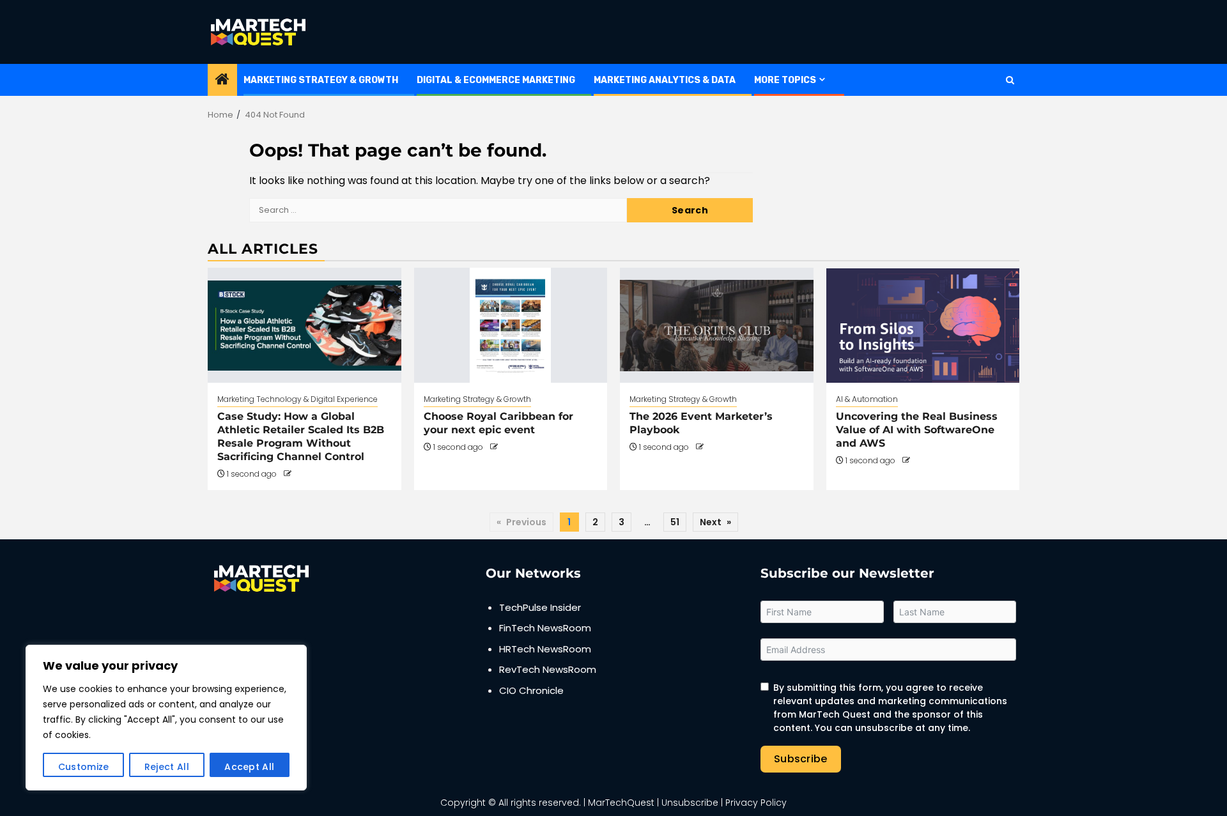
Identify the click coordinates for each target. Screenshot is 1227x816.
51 (674, 522)
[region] (166, 717)
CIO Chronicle (531, 690)
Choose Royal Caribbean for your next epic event (498, 423)
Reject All (166, 766)
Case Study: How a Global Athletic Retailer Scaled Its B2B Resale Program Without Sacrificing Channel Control (300, 436)
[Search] (1010, 80)
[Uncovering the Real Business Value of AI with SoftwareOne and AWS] (923, 325)
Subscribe (801, 758)
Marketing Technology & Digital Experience (297, 399)
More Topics (785, 80)
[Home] (222, 80)
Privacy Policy (756, 802)
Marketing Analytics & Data (665, 80)
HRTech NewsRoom (545, 649)
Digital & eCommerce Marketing (496, 80)
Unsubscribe (689, 802)
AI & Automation (867, 399)
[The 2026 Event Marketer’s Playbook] (717, 325)
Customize (83, 766)
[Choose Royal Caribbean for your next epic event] (511, 325)
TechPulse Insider (540, 607)
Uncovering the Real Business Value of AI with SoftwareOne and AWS (917, 429)
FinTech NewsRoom (545, 628)
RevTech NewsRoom (547, 669)
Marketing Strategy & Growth (320, 80)
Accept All (249, 766)
